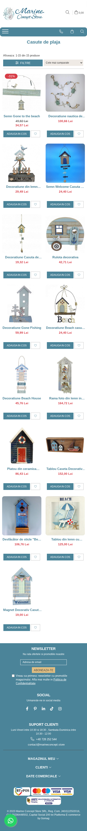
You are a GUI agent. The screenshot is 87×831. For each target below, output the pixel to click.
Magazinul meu (42, 758)
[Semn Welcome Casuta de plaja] (65, 163)
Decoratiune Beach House (22, 398)
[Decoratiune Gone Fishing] (21, 304)
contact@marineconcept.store (46, 744)
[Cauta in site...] (67, 12)
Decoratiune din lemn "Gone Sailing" (22, 186)
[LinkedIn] (43, 708)
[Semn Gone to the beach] (21, 92)
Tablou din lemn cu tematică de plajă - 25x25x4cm (65, 539)
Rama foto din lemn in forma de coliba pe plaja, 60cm (65, 398)
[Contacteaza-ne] (61, 31)
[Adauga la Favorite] (35, 134)
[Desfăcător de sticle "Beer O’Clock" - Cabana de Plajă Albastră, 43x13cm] (21, 515)
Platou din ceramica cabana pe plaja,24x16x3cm (21, 469)
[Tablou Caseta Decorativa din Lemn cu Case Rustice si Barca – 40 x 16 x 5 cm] (65, 445)
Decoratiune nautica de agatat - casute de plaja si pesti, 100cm (65, 116)
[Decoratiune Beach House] (21, 374)
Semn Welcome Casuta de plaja (65, 186)
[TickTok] (52, 708)
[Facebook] (27, 708)
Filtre (24, 63)
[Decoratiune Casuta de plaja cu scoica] (21, 233)
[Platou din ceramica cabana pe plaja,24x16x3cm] (21, 445)
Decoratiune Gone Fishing (22, 327)
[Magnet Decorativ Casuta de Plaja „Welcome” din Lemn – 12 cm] (21, 586)
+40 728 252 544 (46, 739)
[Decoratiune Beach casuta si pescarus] (65, 304)
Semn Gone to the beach (22, 116)
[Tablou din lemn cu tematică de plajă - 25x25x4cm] (65, 515)
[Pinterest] (35, 708)
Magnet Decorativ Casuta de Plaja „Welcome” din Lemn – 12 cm (21, 610)
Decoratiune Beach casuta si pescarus (65, 327)
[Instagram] (60, 708)
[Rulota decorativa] (65, 233)
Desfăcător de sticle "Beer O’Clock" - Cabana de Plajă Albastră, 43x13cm (22, 539)
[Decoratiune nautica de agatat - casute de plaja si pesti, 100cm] (65, 93)
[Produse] (6, 32)
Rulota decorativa (65, 257)
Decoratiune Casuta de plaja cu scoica (22, 257)
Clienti (42, 767)
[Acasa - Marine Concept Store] (23, 13)
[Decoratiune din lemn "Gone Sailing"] (21, 163)
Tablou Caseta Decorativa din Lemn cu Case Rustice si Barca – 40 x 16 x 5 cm (65, 469)
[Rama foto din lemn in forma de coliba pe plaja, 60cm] (65, 374)
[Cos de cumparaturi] (72, 31)
